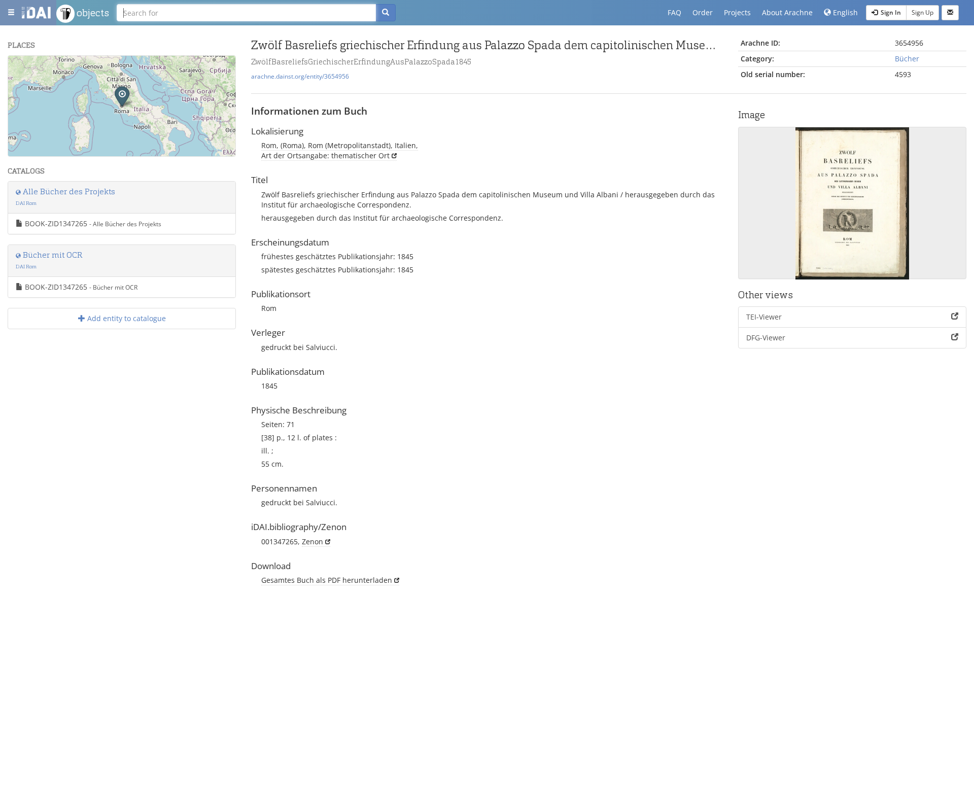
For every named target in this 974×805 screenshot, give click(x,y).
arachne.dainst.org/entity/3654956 (300, 76)
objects (92, 12)
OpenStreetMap (211, 152)
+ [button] (22, 69)
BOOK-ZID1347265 (92, 223)
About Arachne (787, 12)
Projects (737, 12)
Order (702, 12)
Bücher (907, 58)
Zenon (312, 541)
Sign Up (922, 12)
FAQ (674, 12)
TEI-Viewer (764, 317)
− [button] (22, 84)
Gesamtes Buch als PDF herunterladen (326, 580)
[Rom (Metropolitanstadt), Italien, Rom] (122, 96)
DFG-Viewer (765, 337)
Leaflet (134, 152)
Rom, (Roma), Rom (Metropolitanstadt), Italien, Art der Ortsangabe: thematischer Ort (339, 150)
